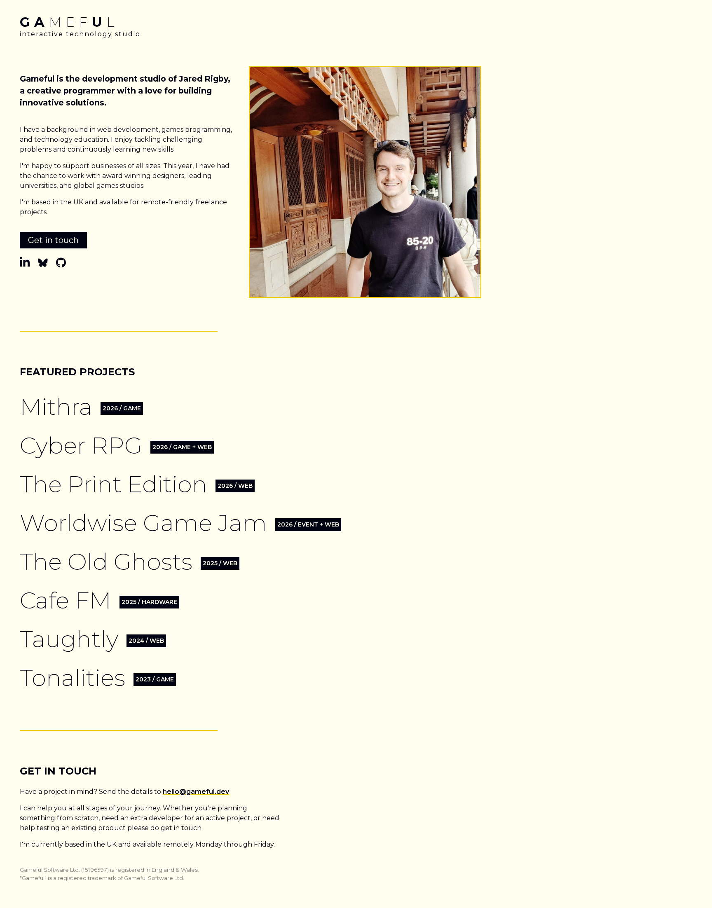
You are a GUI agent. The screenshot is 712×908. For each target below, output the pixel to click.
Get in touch (53, 240)
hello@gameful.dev (196, 792)
